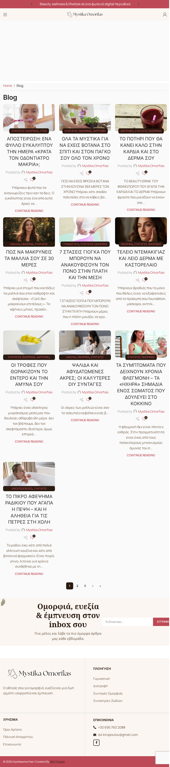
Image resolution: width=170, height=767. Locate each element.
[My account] (165, 14)
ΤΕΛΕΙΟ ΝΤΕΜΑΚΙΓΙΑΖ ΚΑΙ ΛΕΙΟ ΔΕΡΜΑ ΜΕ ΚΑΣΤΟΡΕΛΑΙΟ (141, 258)
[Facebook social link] (96, 743)
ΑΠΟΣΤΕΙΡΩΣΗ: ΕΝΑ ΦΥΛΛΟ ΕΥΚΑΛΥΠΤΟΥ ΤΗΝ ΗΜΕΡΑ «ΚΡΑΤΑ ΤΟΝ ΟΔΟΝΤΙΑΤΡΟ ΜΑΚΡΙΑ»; (29, 151)
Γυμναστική (71, 244)
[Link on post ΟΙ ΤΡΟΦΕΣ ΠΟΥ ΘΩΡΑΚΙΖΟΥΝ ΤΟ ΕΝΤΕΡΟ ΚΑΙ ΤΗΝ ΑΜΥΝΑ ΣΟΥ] (29, 343)
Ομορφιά (27, 244)
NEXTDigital (57, 761)
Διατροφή (99, 131)
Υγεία (43, 131)
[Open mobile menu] (5, 14)
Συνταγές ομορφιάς (25, 131)
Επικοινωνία (12, 744)
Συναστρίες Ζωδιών (108, 700)
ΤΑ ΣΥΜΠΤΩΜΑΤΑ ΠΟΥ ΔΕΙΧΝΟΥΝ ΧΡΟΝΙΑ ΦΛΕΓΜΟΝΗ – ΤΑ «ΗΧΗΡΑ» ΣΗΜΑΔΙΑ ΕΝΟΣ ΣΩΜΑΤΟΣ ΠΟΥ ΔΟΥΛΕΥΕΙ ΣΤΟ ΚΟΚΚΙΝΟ (141, 384)
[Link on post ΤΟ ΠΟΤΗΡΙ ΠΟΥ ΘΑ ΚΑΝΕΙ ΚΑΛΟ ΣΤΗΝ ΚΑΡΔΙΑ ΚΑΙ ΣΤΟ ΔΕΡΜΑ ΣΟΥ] (141, 117)
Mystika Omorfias (39, 172)
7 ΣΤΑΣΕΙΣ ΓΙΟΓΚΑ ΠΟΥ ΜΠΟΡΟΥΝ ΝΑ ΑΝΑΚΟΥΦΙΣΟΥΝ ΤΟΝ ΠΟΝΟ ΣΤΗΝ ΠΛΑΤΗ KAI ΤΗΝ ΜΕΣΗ (85, 264)
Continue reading (29, 211)
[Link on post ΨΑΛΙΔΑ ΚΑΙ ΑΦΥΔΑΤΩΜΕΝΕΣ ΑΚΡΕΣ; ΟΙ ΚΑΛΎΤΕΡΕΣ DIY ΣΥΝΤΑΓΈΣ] (85, 343)
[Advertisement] (85, 52)
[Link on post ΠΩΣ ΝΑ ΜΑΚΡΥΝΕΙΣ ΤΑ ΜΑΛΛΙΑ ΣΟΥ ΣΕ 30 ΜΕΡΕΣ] (29, 230)
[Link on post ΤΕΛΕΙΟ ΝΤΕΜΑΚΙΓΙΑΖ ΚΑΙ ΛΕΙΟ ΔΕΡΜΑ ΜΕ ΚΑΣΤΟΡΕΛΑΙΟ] (141, 230)
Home (7, 85)
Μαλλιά (15, 244)
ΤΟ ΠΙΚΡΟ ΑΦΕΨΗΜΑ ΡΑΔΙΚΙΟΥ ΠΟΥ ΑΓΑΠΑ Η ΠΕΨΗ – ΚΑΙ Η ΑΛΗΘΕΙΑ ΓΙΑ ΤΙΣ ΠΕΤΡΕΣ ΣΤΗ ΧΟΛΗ (29, 509)
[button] (31, 4)
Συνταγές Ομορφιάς (108, 693)
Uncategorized (21, 488)
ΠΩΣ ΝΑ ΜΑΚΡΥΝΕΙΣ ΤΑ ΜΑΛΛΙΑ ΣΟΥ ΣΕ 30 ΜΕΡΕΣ (29, 258)
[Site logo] (85, 14)
